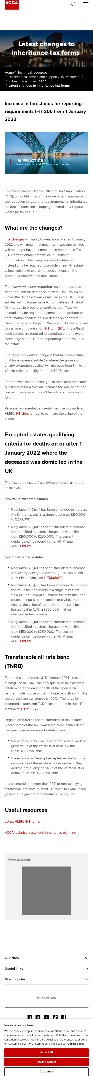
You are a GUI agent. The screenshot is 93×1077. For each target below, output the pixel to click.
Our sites (12, 958)
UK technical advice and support (32, 77)
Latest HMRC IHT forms (22, 821)
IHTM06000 (53, 578)
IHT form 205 (54, 328)
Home (9, 72)
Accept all (46, 1052)
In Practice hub (72, 77)
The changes (14, 239)
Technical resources (32, 72)
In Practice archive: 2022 (27, 81)
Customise (46, 1071)
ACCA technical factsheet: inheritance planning (40, 832)
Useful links (14, 968)
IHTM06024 (29, 709)
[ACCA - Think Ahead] (12, 8)
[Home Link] (46, 998)
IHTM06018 (23, 546)
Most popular (15, 979)
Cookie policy (75, 1044)
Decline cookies (46, 1062)
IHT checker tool (27, 413)
